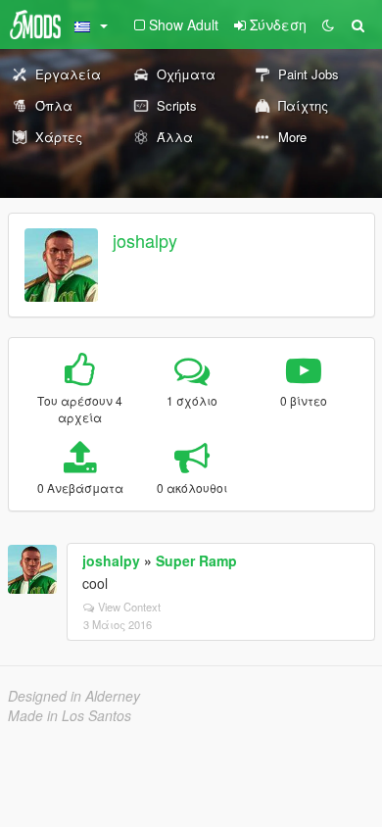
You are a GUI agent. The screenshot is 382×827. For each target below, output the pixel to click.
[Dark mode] (328, 24)
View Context (129, 606)
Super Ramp (196, 560)
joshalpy (145, 240)
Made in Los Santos (69, 715)
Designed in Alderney (74, 695)
